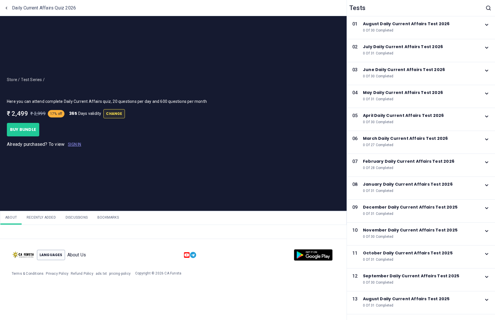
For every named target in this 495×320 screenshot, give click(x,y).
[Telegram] (193, 255)
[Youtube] (187, 255)
